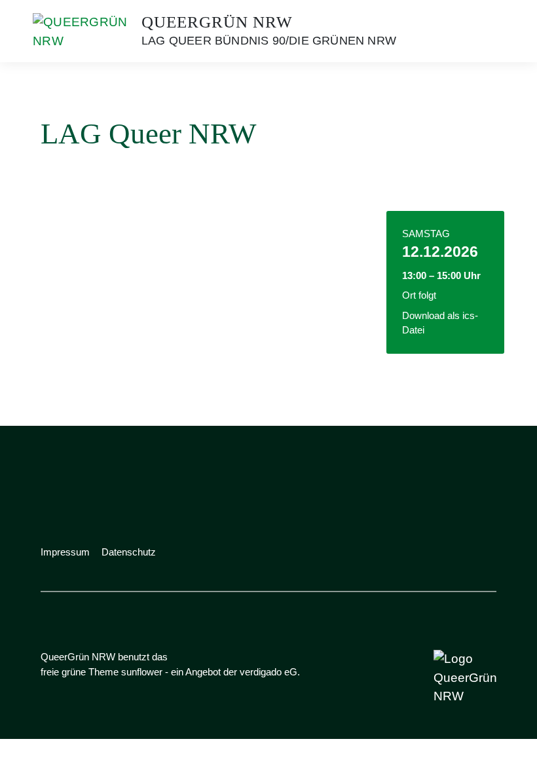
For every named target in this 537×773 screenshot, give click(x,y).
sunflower (141, 671)
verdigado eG (268, 671)
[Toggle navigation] (482, 31)
